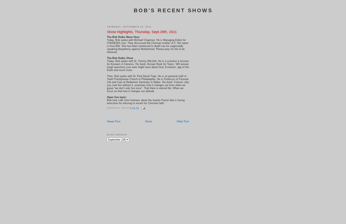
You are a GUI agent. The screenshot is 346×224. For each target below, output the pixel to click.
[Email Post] (143, 108)
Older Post (183, 121)
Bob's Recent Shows (173, 10)
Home (148, 121)
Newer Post (113, 121)
